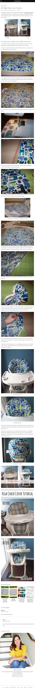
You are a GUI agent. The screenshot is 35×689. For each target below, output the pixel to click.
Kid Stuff (5, 5)
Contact (30, 687)
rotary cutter (3, 45)
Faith (21, 687)
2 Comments (18, 10)
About (25, 687)
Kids (18, 687)
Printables (13, 687)
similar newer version (29, 12)
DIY (3, 687)
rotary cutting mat (11, 45)
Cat (2, 10)
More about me (17, 675)
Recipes (7, 687)
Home (2, 5)
